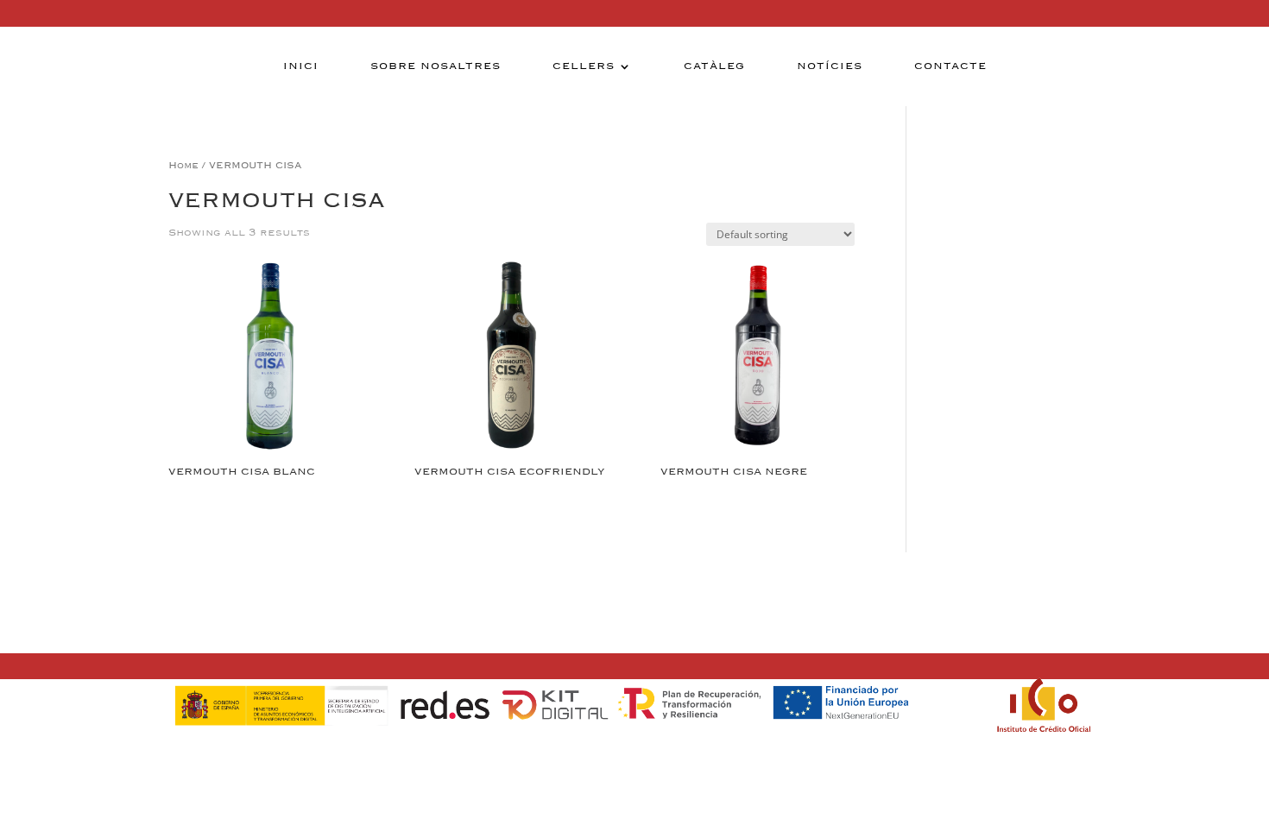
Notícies (829, 66)
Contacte (950, 66)
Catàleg (714, 66)
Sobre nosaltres (435, 66)
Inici (301, 66)
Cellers (583, 66)
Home (183, 166)
